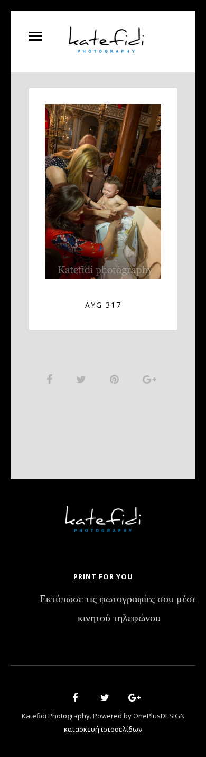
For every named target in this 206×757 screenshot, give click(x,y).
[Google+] (131, 699)
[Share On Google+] (151, 379)
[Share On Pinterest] (116, 379)
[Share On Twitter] (82, 379)
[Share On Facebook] (51, 379)
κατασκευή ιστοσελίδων (103, 729)
